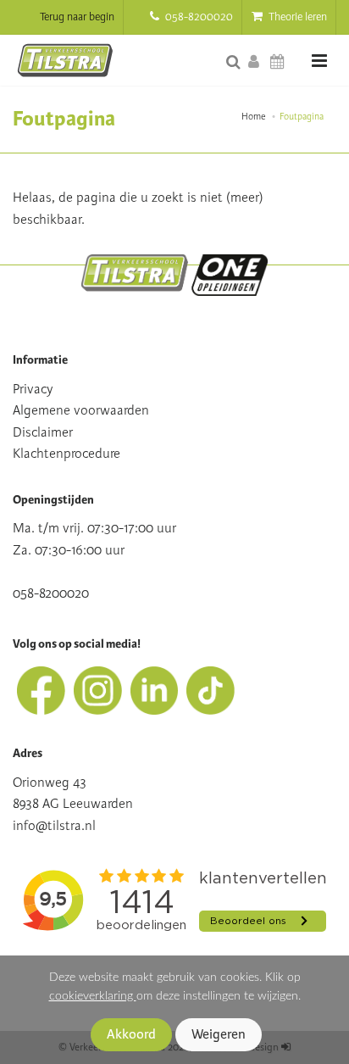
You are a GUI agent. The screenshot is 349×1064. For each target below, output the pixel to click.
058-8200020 (198, 17)
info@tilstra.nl (54, 825)
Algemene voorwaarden (81, 410)
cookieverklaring (92, 995)
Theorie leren (296, 17)
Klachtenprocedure (66, 453)
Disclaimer (43, 432)
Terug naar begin (77, 17)
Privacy (33, 389)
